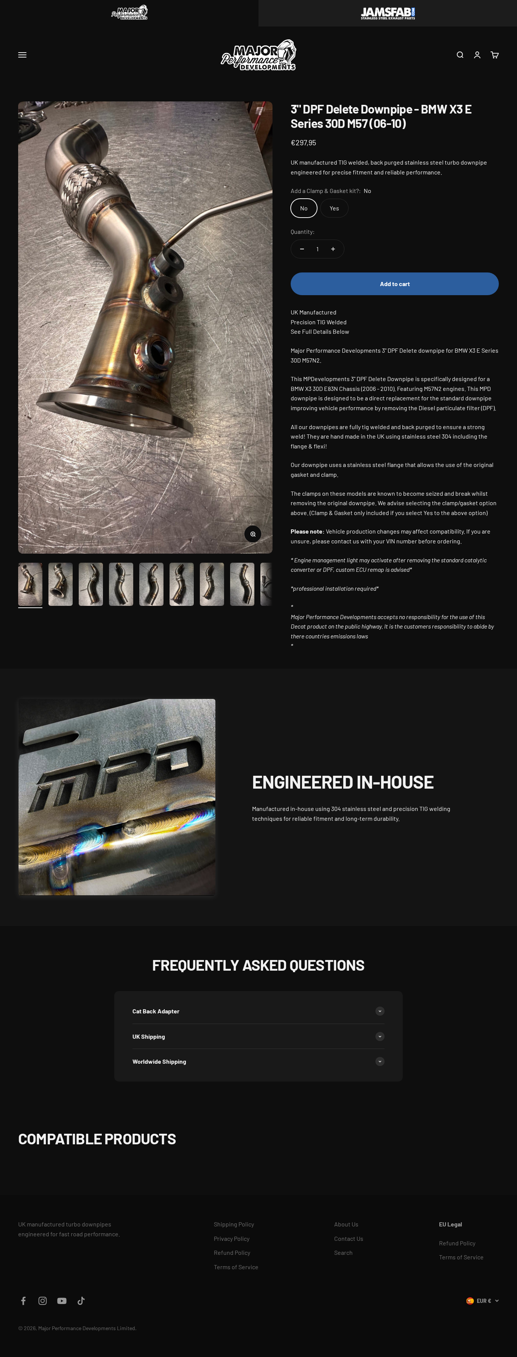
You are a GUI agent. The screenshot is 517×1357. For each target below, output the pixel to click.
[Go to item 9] (272, 585)
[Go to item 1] (30, 585)
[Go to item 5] (151, 585)
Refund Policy (232, 1252)
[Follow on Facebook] (23, 1301)
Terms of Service (236, 1266)
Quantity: (303, 231)
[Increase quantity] (333, 249)
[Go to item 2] (60, 585)
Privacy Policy (231, 1238)
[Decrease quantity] (302, 249)
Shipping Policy (234, 1224)
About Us (346, 1224)
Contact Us (348, 1238)
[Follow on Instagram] (42, 1301)
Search (343, 1252)
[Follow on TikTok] (81, 1301)
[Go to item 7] (212, 585)
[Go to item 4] (121, 585)
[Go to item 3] (91, 585)
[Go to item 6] (182, 585)
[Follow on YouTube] (62, 1301)
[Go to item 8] (242, 585)
